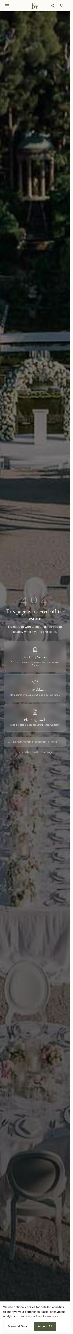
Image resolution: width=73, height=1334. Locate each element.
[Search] (52, 5)
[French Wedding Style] (35, 6)
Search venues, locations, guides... (36, 741)
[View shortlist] (62, 5)
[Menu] (6, 5)
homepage (47, 752)
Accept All (45, 1326)
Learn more (50, 1316)
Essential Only (17, 1326)
